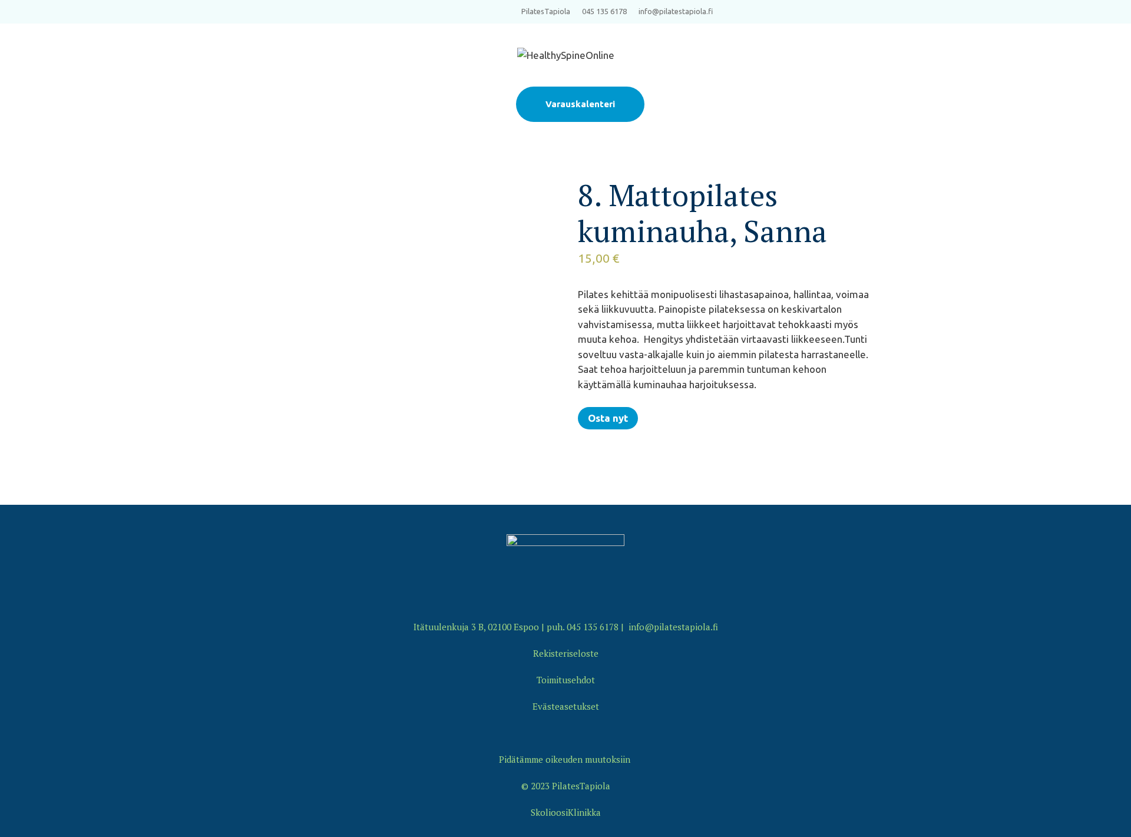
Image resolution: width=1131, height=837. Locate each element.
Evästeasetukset (566, 706)
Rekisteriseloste (565, 653)
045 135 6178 (604, 11)
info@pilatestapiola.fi (676, 11)
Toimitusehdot (566, 680)
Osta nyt (608, 418)
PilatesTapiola (545, 11)
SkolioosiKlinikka (566, 812)
